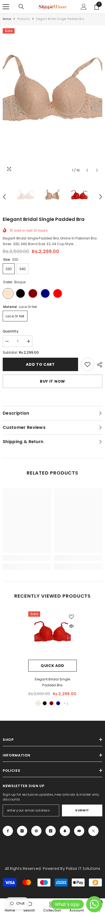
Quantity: (11, 331)
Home (7, 19)
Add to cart (40, 364)
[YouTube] (79, 831)
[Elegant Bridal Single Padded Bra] (52, 635)
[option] (52, 101)
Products (23, 19)
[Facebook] (8, 831)
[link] (87, 364)
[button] (87, 170)
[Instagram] (22, 831)
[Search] (21, 6)
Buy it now (52, 381)
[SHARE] (98, 364)
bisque (38, 703)
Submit (82, 810)
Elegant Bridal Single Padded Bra (52, 682)
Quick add (52, 665)
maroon (51, 703)
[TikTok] (51, 831)
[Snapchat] (65, 831)
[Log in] (84, 7)
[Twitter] (93, 831)
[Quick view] (71, 626)
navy (58, 703)
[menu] (6, 6)
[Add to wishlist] (71, 617)
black (44, 703)
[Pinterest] (36, 831)
